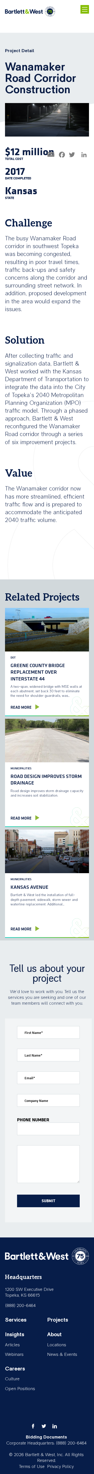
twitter (44, 1426)
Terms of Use (32, 1466)
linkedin (54, 1426)
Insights (14, 1334)
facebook (33, 1426)
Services (16, 1319)
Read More (21, 707)
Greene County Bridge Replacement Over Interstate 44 (38, 672)
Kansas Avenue (29, 886)
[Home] (30, 11)
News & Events (62, 1354)
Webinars (14, 1354)
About (54, 1334)
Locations (56, 1345)
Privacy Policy (60, 1466)
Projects (57, 1319)
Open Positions (20, 1388)
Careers (15, 1368)
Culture (12, 1379)
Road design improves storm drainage (46, 779)
